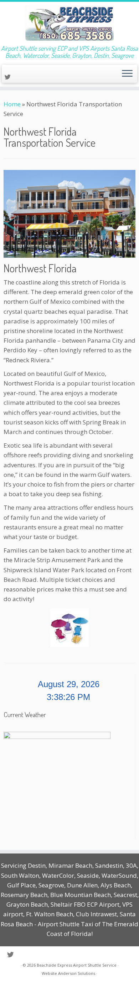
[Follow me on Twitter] (9, 77)
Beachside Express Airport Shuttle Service (77, 965)
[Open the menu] (127, 74)
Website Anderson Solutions (68, 973)
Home (12, 104)
